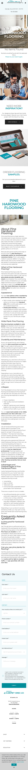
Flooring (12, 17)
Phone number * (6, 618)
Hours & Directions (14, 704)
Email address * (6, 628)
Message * (4, 657)
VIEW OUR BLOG (12, 122)
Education (6, 747)
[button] (19, 3)
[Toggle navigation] (2, 3)
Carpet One (4, 17)
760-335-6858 (14, 11)
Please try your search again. (14, 57)
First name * (5, 584)
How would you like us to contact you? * (12, 609)
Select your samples (12, 186)
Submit (14, 685)
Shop (5, 734)
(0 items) (25, 2)
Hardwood (19, 17)
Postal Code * (5, 638)
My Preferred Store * (7, 648)
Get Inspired (7, 741)
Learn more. (20, 762)
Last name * (5, 594)
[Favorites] (22, 3)
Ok (14, 764)
